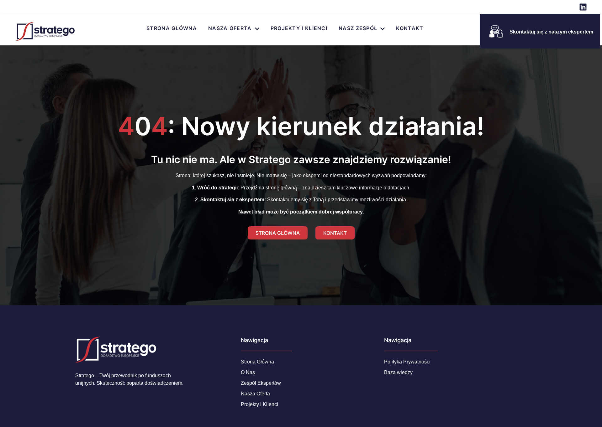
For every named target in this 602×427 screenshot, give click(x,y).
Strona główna (171, 28)
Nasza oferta (230, 28)
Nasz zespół (358, 28)
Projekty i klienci (299, 28)
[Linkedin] (583, 7)
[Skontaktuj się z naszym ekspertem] (496, 31)
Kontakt (409, 28)
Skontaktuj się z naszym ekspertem (551, 31)
